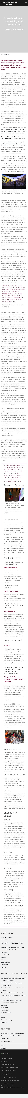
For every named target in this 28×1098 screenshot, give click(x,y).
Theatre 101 (17, 136)
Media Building (5, 145)
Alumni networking (6, 1012)
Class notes (4, 1005)
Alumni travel (4, 1010)
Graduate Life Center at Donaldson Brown (11, 144)
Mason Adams (6, 54)
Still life (3, 1045)
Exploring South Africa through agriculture (12, 947)
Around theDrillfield (12, 943)
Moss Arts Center (13, 129)
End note (3, 1048)
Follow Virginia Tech (6, 1074)
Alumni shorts (4, 1007)
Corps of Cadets (5, 962)
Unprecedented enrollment (8, 950)
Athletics (3, 957)
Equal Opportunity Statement (7, 1085)
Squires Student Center (7, 142)
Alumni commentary (6, 1020)
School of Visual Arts (6, 138)
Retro (2, 1015)
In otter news (4, 952)
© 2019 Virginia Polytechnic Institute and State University (12, 1087)
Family (3, 1017)
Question (3, 959)
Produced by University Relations (7, 1083)
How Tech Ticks (5, 954)
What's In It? (4, 964)
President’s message (6, 940)
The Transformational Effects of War (11, 1035)
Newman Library (17, 142)
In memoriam (4, 1022)
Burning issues (5, 1038)
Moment (3, 967)
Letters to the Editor (6, 937)
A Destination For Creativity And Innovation (12, 1033)
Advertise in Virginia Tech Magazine (10, 1080)
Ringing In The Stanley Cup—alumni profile (12, 993)
